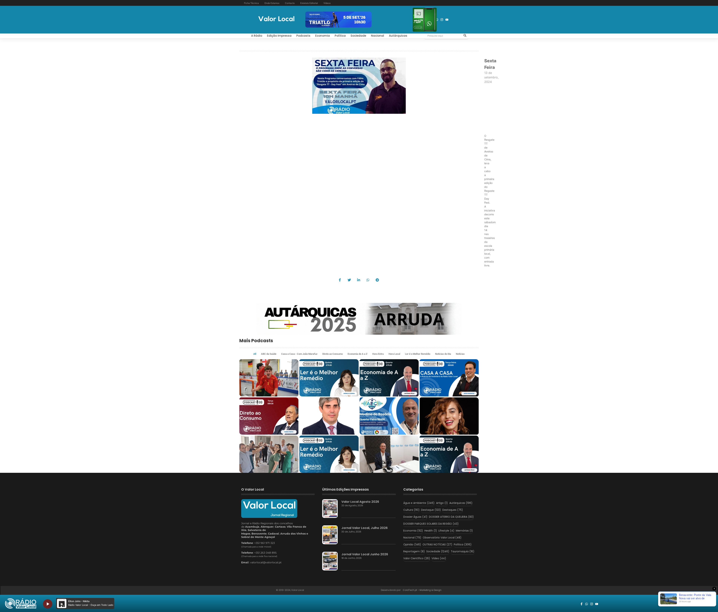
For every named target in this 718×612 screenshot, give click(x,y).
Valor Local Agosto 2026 (360, 502)
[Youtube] (446, 19)
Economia (322, 36)
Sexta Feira (490, 64)
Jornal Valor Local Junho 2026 (364, 554)
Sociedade (358, 36)
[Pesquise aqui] (464, 35)
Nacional (377, 36)
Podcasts (303, 36)
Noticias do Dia (443, 353)
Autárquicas (398, 36)
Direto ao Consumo (332, 353)
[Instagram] (441, 19)
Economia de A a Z (357, 353)
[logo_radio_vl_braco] (20, 603)
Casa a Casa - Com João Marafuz (299, 353)
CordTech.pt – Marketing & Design (422, 590)
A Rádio (256, 36)
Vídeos (327, 3)
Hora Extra (378, 353)
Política (340, 36)
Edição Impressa (279, 36)
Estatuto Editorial (309, 3)
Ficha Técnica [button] (251, 3)
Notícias (460, 353)
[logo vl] (276, 19)
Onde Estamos (271, 3)
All (254, 353)
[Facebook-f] (581, 603)
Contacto (290, 3)
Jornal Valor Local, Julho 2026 (364, 528)
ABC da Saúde (268, 353)
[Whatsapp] (436, 19)
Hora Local (394, 353)
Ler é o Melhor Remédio (417, 353)
